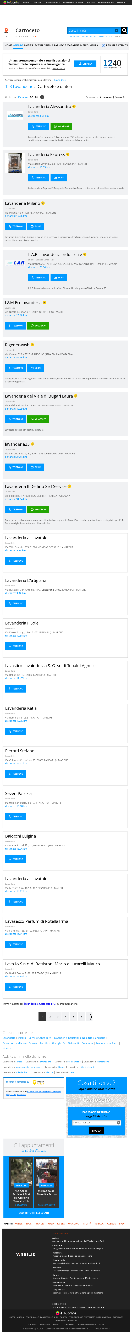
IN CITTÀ (87, 1223)
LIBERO (26, 2)
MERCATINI (21, 1185)
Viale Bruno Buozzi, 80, (18, 453)
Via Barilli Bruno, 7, (16, 973)
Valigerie (99, 1248)
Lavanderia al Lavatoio (26, 537)
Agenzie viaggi (63, 1270)
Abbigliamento (58, 1248)
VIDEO (51, 1223)
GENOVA (109, 36)
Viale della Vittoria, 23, (41, 163)
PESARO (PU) (69, 163)
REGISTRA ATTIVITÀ (116, 45)
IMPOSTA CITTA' (79, 1307)
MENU (120, 3)
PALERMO (93, 36)
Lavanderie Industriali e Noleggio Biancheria (79, 1037)
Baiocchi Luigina (20, 836)
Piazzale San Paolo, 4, (17, 802)
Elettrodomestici (71, 1241)
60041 (35, 453)
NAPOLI (84, 36)
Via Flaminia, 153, (15, 930)
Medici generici (91, 1278)
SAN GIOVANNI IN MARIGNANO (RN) (74, 263)
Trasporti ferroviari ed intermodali (85, 1270)
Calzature (90, 1248)
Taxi (54, 1270)
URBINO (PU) (46, 312)
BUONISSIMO (60, 1320)
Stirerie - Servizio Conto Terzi (41, 259)
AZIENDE (18, 45)
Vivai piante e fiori (95, 1241)
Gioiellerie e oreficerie (76, 1248)
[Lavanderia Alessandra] (15, 115)
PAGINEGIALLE (53, 2)
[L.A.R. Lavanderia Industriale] (15, 262)
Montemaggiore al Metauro (28, 1067)
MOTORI (40, 1223)
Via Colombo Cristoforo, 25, (21, 760)
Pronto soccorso (77, 1278)
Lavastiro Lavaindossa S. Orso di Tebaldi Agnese (50, 665)
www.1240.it (59, 68)
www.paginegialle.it (41, 1082)
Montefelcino (103, 1061)
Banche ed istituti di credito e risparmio (69, 1263)
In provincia (106, 97)
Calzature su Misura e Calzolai (20, 1043)
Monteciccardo (88, 1067)
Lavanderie (33, 111)
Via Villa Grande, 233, (17, 547)
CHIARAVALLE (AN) (51, 405)
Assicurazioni (94, 1263)
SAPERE (61, 1223)
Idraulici (83, 1241)
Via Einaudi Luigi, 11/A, (18, 632)
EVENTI (39, 45)
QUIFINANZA (118, 1317)
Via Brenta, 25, (36, 263)
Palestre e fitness (59, 1256)
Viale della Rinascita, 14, (19, 405)
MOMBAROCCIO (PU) (49, 547)
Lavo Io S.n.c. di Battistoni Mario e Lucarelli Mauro (52, 964)
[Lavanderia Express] (15, 162)
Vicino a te (119, 97)
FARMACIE (60, 45)
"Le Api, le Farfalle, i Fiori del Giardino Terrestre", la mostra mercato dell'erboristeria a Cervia (21, 1196)
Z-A (36, 97)
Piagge (61, 1067)
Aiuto (101, 1324)
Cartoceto (27, 30)
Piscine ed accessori (77, 1256)
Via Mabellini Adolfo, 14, (19, 845)
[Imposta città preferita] (7, 30)
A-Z (31, 97)
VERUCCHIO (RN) (40, 354)
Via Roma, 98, (13, 717)
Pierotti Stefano (20, 751)
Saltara (18, 1061)
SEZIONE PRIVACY (96, 1307)
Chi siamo (33, 1324)
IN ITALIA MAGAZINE (61, 1307)
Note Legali (45, 1324)
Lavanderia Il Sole (21, 623)
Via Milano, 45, (13, 212)
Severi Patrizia (18, 793)
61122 (33, 888)
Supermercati (58, 1285)
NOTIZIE (29, 45)
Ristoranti (56, 1292)
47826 (26, 354)
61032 (58, 589)
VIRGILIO (38, 2)
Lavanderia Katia (21, 708)
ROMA (69, 36)
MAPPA (94, 45)
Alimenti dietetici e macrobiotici (79, 1285)
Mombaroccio (74, 1061)
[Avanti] (89, 1016)
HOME (8, 45)
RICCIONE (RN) (39, 495)
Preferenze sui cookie (87, 1324)
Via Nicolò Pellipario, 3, (18, 312)
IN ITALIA (119, 36)
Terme (89, 1256)
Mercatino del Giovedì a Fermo (46, 1192)
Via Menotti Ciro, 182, (17, 888)
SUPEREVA (72, 1320)
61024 (33, 547)
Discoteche (98, 1292)
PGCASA (91, 2)
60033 (36, 405)
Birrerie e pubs (86, 1292)
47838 (26, 495)
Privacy (56, 1324)
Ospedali (65, 1278)
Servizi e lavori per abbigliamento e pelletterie (28, 79)
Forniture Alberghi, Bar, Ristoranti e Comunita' (66, 1043)
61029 (35, 312)
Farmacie (56, 1278)
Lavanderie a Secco (107, 1043)
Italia (71, 1072)
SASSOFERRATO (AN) (51, 453)
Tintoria (7, 1048)
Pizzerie (65, 1292)
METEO (84, 45)
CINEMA (48, 45)
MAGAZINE (73, 45)
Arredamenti (57, 1241)
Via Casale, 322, (14, 354)
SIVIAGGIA (106, 1317)
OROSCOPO (73, 1223)
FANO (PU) (68, 589)
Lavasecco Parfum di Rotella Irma (36, 921)
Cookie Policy (68, 1324)
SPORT (29, 1223)
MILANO (76, 36)
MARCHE (83, 163)
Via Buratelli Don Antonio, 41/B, (23, 589)
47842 (48, 263)
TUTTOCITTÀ (89, 1317)
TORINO (101, 36)
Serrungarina (44, 1061)
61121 (57, 163)
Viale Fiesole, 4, (14, 495)
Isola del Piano (22, 1072)
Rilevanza (23, 97)
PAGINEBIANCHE (106, 2)
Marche (49, 1072)
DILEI (98, 1317)
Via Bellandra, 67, (15, 675)
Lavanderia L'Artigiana (25, 580)
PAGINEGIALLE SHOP (73, 2)
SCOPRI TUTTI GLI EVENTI (34, 1212)
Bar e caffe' (74, 1292)
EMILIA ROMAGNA (107, 263)
